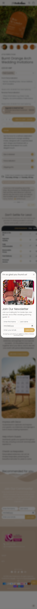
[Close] (33, 274)
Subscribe (29, 330)
